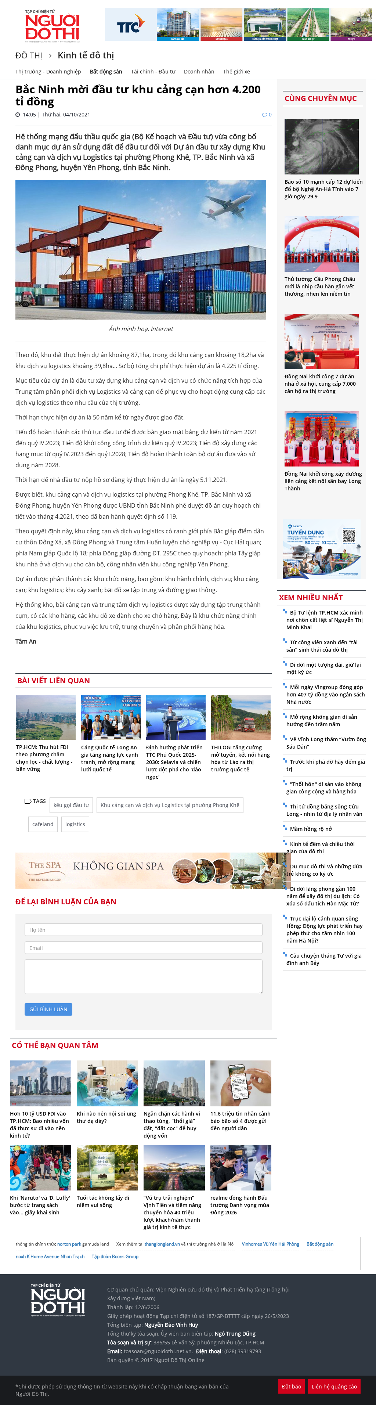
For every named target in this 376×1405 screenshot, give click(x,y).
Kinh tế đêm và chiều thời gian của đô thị (320, 847)
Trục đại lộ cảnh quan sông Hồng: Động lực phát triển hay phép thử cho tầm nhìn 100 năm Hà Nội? (324, 929)
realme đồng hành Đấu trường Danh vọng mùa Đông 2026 (239, 1205)
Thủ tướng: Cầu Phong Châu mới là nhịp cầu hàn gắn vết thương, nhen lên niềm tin (320, 286)
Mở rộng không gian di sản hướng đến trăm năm (321, 720)
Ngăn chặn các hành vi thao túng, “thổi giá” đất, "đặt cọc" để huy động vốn (172, 1124)
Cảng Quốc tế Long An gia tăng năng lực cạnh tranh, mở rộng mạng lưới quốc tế (109, 758)
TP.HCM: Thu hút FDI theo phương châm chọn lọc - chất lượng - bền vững (44, 757)
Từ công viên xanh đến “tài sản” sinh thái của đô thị (322, 646)
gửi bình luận (48, 1009)
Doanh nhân (199, 71)
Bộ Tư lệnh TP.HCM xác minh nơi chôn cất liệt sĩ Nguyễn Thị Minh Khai (324, 620)
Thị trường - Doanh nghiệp (48, 71)
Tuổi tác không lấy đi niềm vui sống (103, 1201)
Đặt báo (291, 1386)
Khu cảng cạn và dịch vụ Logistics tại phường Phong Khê (170, 804)
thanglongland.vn (162, 1244)
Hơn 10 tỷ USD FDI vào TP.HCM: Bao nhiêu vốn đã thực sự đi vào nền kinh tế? (39, 1124)
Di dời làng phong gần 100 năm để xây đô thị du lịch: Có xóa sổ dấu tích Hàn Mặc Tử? (323, 896)
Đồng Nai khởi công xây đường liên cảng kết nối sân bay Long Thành (323, 481)
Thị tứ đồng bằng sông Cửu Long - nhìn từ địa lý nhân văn (324, 810)
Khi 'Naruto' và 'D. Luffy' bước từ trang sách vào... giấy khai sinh (40, 1205)
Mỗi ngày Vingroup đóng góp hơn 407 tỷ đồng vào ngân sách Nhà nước (325, 694)
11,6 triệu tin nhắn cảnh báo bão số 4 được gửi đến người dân (240, 1121)
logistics (75, 824)
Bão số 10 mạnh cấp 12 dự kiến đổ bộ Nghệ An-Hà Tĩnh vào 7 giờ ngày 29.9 (324, 189)
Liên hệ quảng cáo (334, 1386)
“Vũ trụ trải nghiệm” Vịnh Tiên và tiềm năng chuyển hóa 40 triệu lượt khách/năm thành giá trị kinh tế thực (172, 1212)
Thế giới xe (236, 71)
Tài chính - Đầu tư (153, 71)
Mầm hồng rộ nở (311, 828)
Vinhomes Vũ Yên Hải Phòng (270, 1244)
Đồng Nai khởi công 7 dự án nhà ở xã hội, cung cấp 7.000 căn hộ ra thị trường (320, 384)
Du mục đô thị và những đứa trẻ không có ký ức (324, 870)
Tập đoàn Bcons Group (115, 1256)
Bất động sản (106, 71)
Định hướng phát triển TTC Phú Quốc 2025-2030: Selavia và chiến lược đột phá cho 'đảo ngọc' (174, 762)
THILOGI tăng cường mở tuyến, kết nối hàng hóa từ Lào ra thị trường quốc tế (240, 758)
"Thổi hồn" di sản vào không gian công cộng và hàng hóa (323, 788)
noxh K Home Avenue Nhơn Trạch (50, 1256)
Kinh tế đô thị (84, 55)
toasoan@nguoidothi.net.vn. (158, 1351)
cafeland (43, 824)
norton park (69, 1244)
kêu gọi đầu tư (71, 804)
